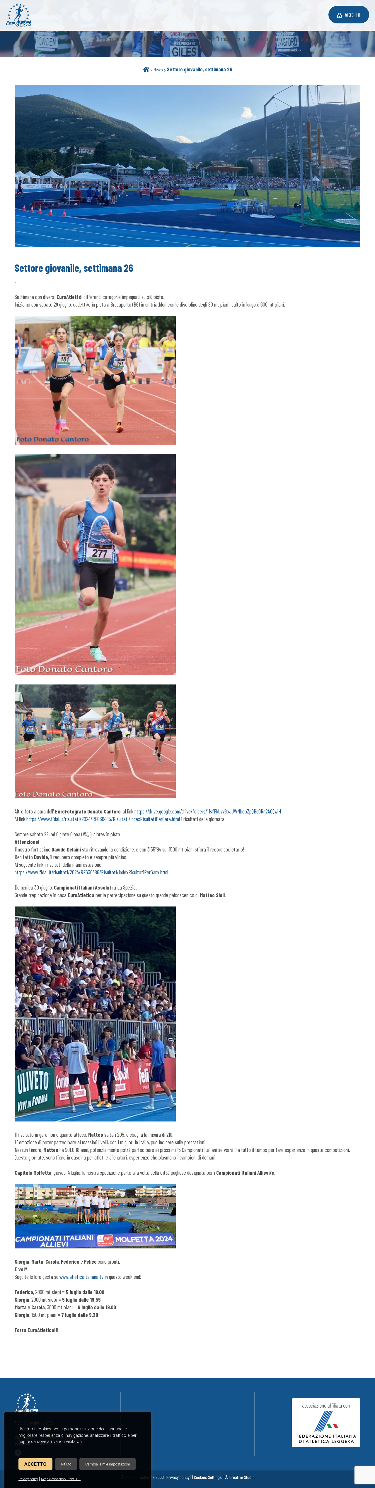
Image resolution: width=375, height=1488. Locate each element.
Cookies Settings (208, 1477)
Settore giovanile (109, 38)
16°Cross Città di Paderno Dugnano (247, 38)
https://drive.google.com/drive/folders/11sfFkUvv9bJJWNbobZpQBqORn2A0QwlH (207, 811)
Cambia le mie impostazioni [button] (107, 1464)
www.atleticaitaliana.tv (81, 1276)
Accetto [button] (35, 1464)
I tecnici (152, 38)
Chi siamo (65, 38)
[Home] (146, 69)
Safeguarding (312, 38)
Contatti (186, 38)
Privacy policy (28, 1479)
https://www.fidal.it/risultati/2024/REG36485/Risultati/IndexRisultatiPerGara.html (103, 819)
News (158, 69)
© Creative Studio (239, 1477)
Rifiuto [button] (66, 1464)
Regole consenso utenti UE (61, 1479)
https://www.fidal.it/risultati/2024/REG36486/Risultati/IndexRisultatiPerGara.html (91, 872)
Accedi (352, 14)
